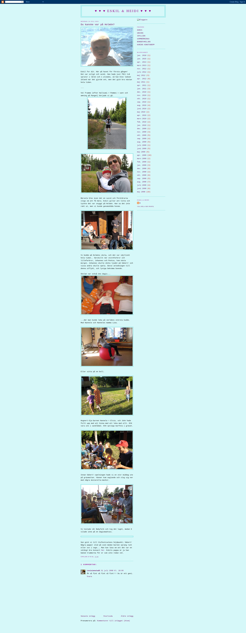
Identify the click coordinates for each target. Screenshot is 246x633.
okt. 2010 (141, 99)
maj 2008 (141, 192)
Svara (89, 576)
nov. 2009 (141, 132)
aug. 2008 (141, 182)
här (102, 550)
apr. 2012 (141, 79)
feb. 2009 (141, 162)
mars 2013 (141, 65)
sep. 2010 (141, 102)
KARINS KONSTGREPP (146, 45)
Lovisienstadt (93, 571)
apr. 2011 (141, 85)
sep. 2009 (141, 139)
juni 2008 (141, 189)
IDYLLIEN (141, 36)
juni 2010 (141, 109)
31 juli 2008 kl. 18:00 (112, 571)
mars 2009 (141, 159)
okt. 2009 (141, 135)
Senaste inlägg (88, 616)
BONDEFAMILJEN (143, 42)
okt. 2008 (141, 175)
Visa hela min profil (145, 206)
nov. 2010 (141, 95)
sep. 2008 (141, 179)
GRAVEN (140, 33)
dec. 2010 (141, 92)
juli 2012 (141, 72)
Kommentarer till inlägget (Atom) (113, 621)
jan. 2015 (141, 59)
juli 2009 (141, 145)
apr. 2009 (141, 155)
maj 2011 (141, 82)
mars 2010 (141, 119)
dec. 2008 (141, 169)
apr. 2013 (141, 62)
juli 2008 (141, 185)
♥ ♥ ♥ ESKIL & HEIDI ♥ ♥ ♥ (123, 11)
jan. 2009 (141, 165)
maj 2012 (141, 75)
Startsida (108, 616)
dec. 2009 (141, 129)
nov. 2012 (141, 69)
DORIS (139, 30)
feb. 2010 (141, 122)
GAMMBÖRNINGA (143, 39)
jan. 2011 (141, 89)
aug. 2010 (141, 105)
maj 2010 (141, 112)
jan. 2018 (141, 55)
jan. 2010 (141, 125)
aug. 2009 (141, 142)
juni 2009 (141, 149)
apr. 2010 (141, 115)
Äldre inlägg (127, 616)
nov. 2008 (141, 172)
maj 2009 (141, 152)
